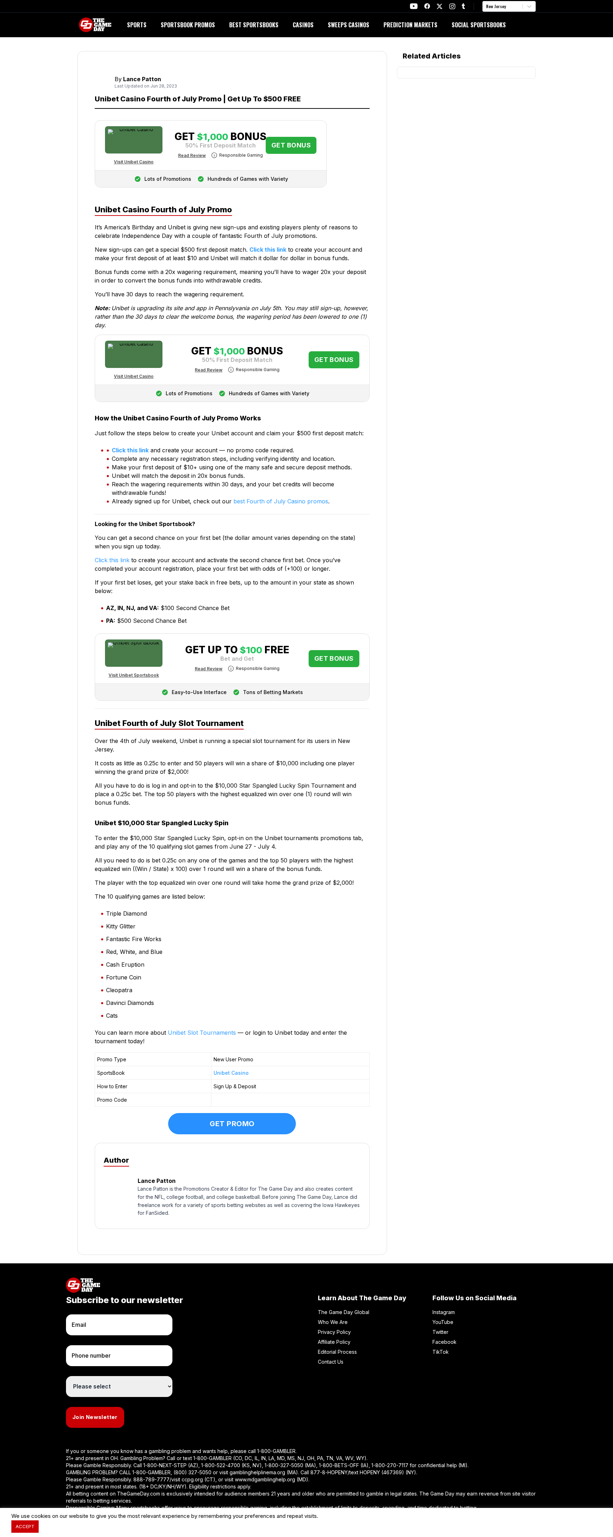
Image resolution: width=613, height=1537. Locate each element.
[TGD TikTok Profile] (463, 6)
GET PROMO (232, 1123)
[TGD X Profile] (439, 6)
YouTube (442, 1322)
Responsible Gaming (241, 155)
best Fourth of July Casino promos (280, 501)
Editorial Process (337, 1352)
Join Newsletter (95, 1417)
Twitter (440, 1332)
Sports (137, 25)
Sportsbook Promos (188, 25)
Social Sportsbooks (479, 25)
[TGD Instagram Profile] (452, 6)
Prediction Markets (410, 25)
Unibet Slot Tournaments (202, 1032)
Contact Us (330, 1362)
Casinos (303, 25)
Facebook (444, 1342)
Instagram (443, 1312)
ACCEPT (25, 1526)
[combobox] (486, 6)
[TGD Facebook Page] (427, 6)
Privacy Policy (334, 1332)
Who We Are (333, 1322)
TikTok (440, 1352)
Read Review (192, 155)
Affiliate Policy (334, 1342)
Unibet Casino (231, 1073)
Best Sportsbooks (253, 25)
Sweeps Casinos (348, 25)
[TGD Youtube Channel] (413, 6)
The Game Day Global (343, 1312)
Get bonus (291, 145)
